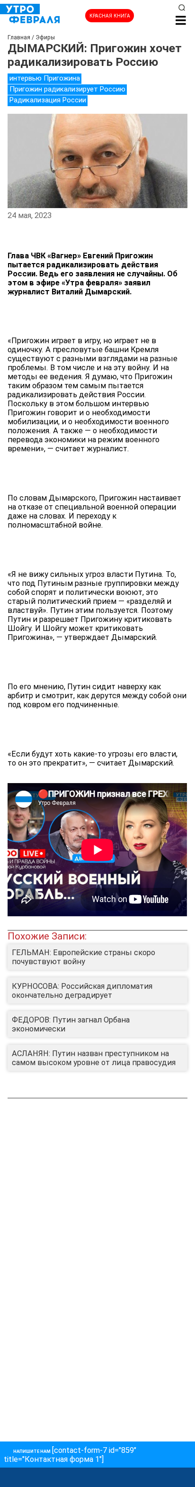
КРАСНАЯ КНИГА (109, 16)
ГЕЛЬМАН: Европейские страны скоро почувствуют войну (83, 957)
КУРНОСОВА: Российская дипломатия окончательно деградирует (82, 991)
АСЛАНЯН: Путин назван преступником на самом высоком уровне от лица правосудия (94, 1058)
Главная (19, 37)
